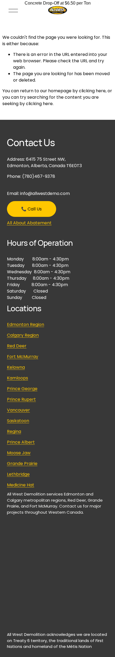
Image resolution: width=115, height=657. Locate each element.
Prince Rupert (21, 399)
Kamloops (17, 378)
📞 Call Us (31, 209)
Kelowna (16, 367)
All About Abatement (29, 223)
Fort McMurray (22, 357)
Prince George (22, 389)
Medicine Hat (20, 485)
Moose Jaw (18, 453)
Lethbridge (18, 474)
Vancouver (18, 410)
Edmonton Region (25, 324)
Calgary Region (23, 335)
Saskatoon (18, 421)
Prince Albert (21, 442)
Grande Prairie (22, 463)
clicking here (92, 91)
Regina (14, 431)
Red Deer (16, 346)
